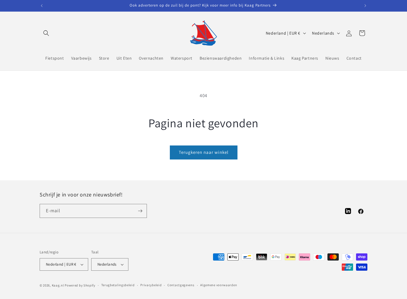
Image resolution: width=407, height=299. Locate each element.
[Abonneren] (140, 211)
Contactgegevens (181, 285)
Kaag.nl (58, 285)
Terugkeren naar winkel (204, 152)
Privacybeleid (150, 285)
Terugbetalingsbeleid (118, 285)
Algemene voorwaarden (218, 285)
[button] (46, 33)
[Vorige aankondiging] (41, 5)
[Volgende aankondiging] (365, 5)
